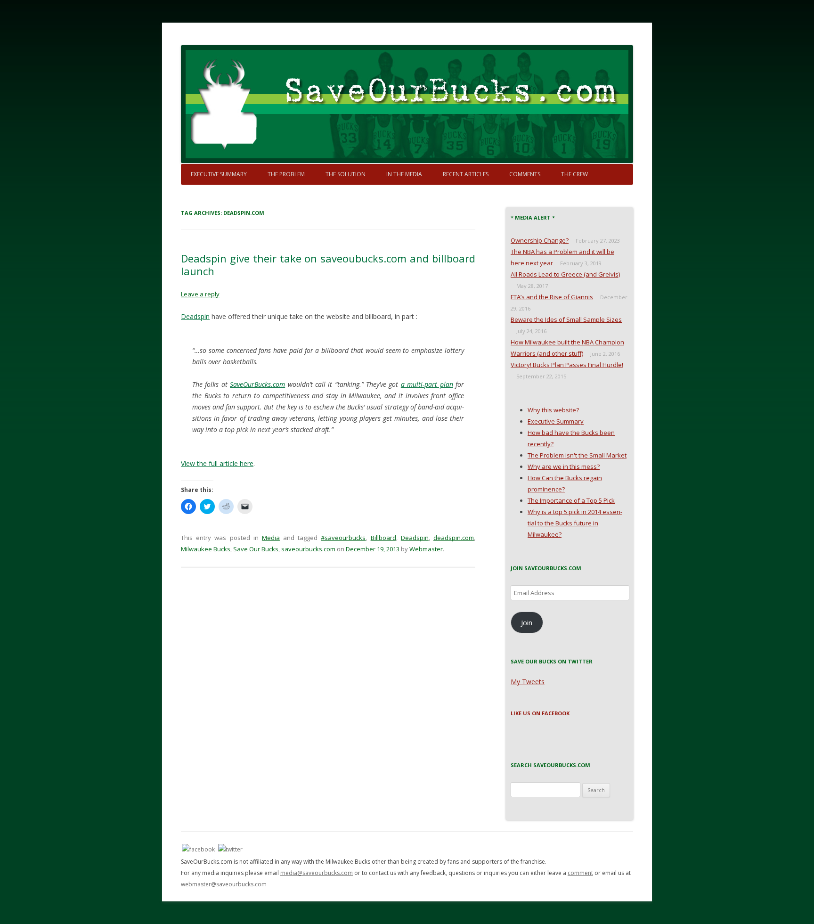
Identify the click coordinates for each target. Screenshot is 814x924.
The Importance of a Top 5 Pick (571, 500)
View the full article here (217, 463)
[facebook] (198, 849)
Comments (524, 174)
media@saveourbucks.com (316, 873)
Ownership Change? (540, 240)
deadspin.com (453, 537)
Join (526, 622)
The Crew (574, 174)
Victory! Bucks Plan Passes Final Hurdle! (567, 364)
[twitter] (230, 849)
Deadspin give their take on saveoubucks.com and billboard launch (328, 264)
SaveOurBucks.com (257, 384)
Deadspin (195, 316)
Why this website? (553, 410)
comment (580, 873)
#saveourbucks (343, 537)
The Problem (286, 174)
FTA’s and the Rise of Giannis (552, 297)
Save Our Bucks (255, 549)
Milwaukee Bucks (205, 549)
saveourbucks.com (308, 549)
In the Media (404, 174)
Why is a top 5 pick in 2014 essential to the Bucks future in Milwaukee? (575, 523)
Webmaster (426, 549)
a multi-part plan (427, 384)
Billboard (383, 537)
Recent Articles (465, 174)
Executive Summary (219, 174)
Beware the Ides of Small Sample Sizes (566, 319)
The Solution (346, 174)
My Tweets (528, 681)
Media (271, 537)
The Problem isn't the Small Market (577, 455)
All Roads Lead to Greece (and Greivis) (565, 274)
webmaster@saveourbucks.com (224, 884)
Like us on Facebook (540, 713)
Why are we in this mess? (564, 466)
